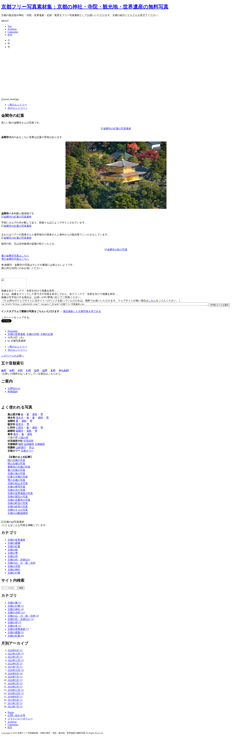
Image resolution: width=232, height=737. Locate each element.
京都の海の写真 (16, 473)
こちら (152, 300)
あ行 (3, 370)
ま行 (53, 370)
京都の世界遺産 (16, 334)
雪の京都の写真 (16, 480)
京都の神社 (14, 569)
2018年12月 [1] (16, 690)
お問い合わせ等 (16, 715)
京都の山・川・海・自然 (21, 563)
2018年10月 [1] (16, 693)
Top (10, 26)
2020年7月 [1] (15, 677)
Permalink (13, 331)
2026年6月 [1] (15, 650)
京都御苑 (40, 444)
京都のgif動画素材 (18, 513)
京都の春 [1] (14, 602)
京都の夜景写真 (16, 486)
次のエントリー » (17, 108)
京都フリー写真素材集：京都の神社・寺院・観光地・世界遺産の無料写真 (85, 6)
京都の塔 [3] (14, 622)
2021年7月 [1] (15, 667)
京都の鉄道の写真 (18, 506)
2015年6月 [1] (15, 700)
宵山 (31, 447)
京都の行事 (14, 573)
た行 (28, 370)
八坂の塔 (23, 437)
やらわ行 (64, 370)
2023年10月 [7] (16, 653)
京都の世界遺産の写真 (20, 493)
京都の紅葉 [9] (16, 635)
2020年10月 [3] (16, 670)
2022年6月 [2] (15, 663)
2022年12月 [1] (16, 660)
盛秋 (34, 414)
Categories (13, 32)
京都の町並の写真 (18, 503)
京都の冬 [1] (14, 625)
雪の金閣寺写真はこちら (15, 259)
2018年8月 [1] (15, 696)
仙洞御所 (29, 444)
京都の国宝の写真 (18, 496)
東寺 (15, 434)
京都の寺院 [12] (16, 612)
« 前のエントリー (17, 104)
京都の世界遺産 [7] (18, 629)
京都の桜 (13, 549)
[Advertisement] (116, 73)
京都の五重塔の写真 (19, 500)
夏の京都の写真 (16, 470)
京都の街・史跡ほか (19, 559)
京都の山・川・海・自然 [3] (23, 616)
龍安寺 (19, 424)
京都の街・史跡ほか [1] (21, 619)
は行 (44, 370)
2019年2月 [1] (15, 686)
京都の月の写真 (16, 490)
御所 (20, 444)
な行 (36, 370)
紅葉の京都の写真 (18, 476)
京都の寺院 (33, 334)
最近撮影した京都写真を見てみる (82, 311)
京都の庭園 (14, 543)
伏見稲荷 (28, 440)
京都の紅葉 (46, 334)
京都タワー (27, 450)
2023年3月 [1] (15, 657)
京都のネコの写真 (18, 510)
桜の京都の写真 (16, 460)
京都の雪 (13, 553)
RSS (10, 34)
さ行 (20, 370)
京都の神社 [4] (16, 609)
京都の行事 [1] (16, 606)
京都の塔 (13, 556)
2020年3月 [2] (15, 683)
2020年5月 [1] (15, 680)
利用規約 (13, 391)
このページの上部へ (12, 355)
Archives (12, 29)
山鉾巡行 (21, 447)
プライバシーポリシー (20, 718)
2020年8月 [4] (15, 673)
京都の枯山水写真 (18, 483)
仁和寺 (19, 427)
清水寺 (19, 417)
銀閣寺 (19, 431)
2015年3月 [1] (15, 703)
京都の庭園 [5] (16, 632)
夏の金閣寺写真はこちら (15, 255)
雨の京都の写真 (16, 463)
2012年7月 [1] (15, 706)
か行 (12, 370)
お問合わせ (14, 388)
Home (11, 712)
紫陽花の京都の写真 (19, 466)
